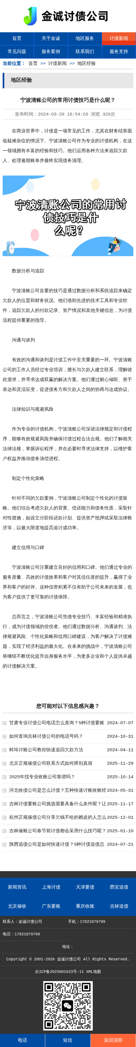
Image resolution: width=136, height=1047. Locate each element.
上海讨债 (51, 887)
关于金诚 (51, 38)
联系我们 (85, 51)
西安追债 (119, 887)
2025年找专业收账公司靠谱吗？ (42, 777)
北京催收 (17, 906)
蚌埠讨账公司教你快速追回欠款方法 (46, 750)
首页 (16, 38)
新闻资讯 (17, 887)
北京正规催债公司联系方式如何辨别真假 (50, 763)
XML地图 (93, 972)
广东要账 (51, 906)
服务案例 (51, 51)
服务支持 (119, 51)
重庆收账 (85, 906)
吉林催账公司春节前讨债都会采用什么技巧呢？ (57, 831)
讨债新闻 (119, 38)
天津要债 (85, 887)
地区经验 (86, 63)
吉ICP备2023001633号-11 (59, 972)
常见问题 (17, 51)
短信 (67, 1040)
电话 (22, 1040)
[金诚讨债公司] (68, 26)
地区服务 (85, 38)
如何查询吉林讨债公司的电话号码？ (46, 736)
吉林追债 (119, 906)
